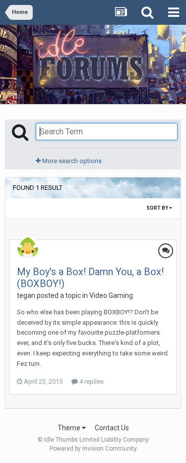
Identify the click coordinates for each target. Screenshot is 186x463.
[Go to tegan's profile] (28, 247)
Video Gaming (111, 295)
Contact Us (112, 428)
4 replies (91, 381)
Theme (70, 428)
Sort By (157, 208)
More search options (71, 161)
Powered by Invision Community (93, 448)
